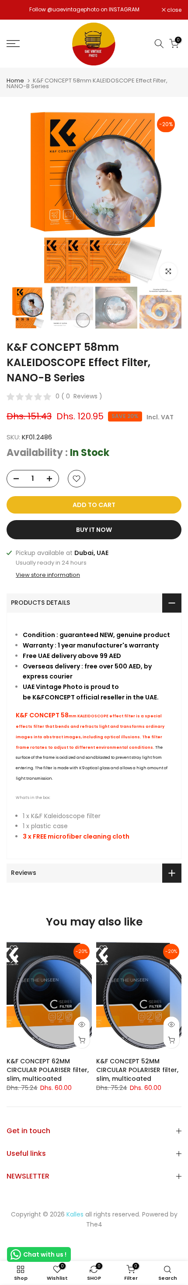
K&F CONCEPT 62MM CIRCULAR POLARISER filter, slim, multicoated (48, 1070)
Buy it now (94, 529)
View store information (48, 575)
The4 (94, 1224)
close (173, 10)
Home (15, 80)
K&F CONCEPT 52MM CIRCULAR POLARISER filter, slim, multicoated (137, 1070)
